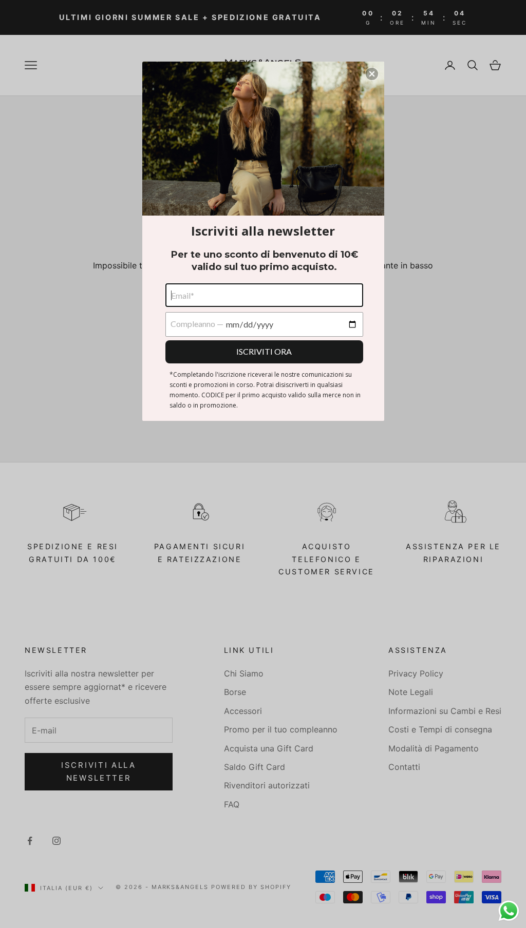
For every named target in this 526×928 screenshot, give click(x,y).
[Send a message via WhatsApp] (509, 911)
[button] (372, 74)
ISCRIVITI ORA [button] (264, 351)
